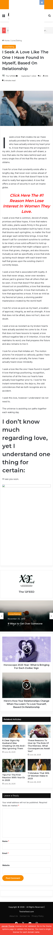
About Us (13, 916)
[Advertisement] (26, 17)
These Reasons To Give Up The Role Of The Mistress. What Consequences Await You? (39, 745)
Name (5, 841)
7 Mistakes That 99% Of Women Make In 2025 (38, 776)
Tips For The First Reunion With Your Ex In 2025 (13, 777)
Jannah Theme (7, 926)
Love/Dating (16, 40)
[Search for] (49, 16)
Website (6, 865)
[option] (26, 615)
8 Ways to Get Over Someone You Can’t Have (25, 623)
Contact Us (25, 916)
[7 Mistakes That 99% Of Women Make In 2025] (39, 765)
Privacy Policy (38, 916)
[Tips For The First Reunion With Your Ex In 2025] (13, 765)
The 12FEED (10, 76)
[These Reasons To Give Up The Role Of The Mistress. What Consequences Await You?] (39, 731)
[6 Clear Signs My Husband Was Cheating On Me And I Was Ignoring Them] (13, 731)
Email (5, 853)
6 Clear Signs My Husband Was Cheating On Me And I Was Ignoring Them (13, 744)
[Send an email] (17, 76)
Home (7, 40)
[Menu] (3, 16)
